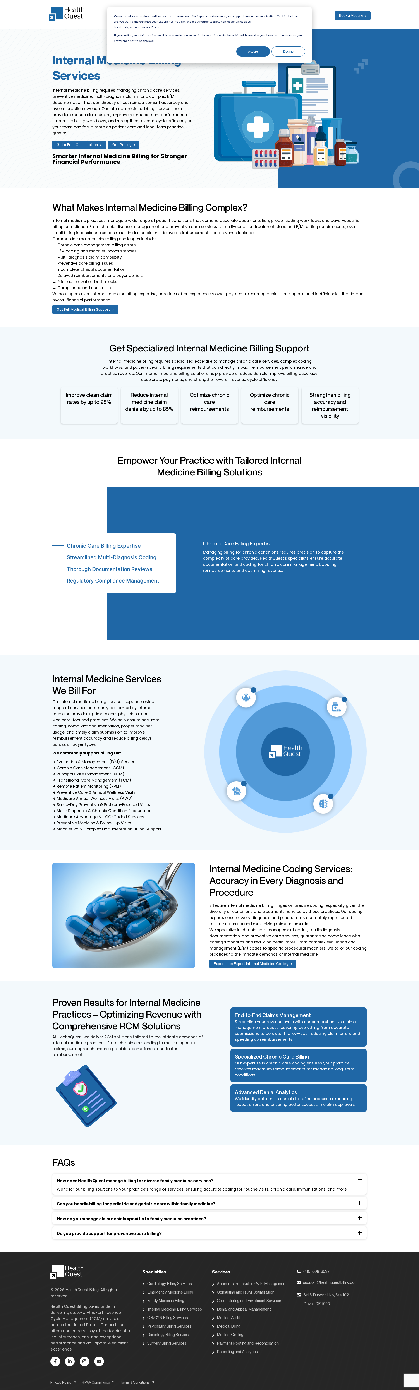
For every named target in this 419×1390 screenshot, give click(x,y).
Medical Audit (228, 1317)
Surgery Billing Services (166, 1343)
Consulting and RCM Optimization (245, 1292)
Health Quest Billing (82, 1289)
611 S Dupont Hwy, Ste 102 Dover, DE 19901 (326, 1299)
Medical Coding (230, 1334)
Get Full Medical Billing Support (83, 309)
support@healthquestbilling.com (330, 1282)
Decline (288, 51)
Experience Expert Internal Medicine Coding (251, 964)
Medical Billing (228, 1326)
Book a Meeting (351, 15)
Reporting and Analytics (237, 1351)
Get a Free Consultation (77, 144)
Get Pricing (122, 144)
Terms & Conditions (134, 1382)
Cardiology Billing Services (169, 1283)
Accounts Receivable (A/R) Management (252, 1283)
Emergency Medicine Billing (170, 1292)
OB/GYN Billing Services (167, 1317)
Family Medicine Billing (165, 1300)
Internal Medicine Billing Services (174, 1309)
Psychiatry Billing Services (169, 1326)
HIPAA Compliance (96, 1382)
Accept (253, 51)
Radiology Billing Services (168, 1334)
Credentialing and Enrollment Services (249, 1300)
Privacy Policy (61, 1382)
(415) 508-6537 (316, 1271)
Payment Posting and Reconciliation (248, 1343)
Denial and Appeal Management (244, 1309)
